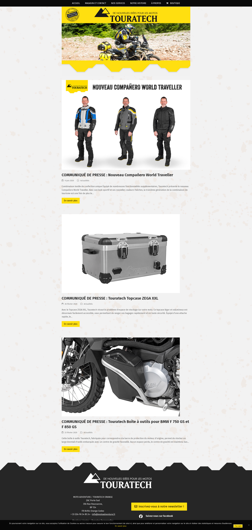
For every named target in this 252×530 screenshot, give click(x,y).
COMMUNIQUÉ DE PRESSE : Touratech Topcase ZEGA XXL (110, 298)
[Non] (248, 525)
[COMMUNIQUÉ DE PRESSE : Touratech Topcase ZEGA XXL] (121, 253)
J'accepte (238, 526)
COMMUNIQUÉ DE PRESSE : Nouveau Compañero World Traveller (117, 175)
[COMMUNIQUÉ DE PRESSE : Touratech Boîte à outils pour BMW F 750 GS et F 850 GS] (121, 376)
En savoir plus (70, 200)
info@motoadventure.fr (103, 514)
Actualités (84, 180)
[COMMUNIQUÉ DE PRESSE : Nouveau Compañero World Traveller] (126, 124)
